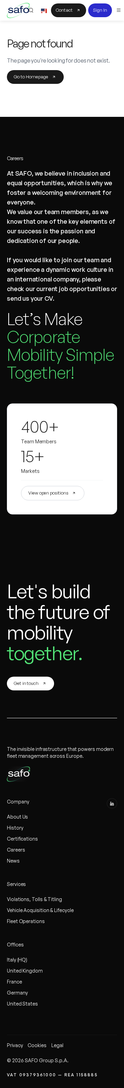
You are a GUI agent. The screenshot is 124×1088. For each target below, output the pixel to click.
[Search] (31, 10)
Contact (64, 10)
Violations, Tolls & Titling (34, 899)
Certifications (22, 839)
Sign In (100, 10)
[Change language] (44, 10)
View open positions (48, 493)
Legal (57, 1045)
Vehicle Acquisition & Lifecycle (40, 910)
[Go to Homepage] (18, 9)
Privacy (15, 1045)
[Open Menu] (119, 10)
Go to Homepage (31, 76)
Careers (16, 850)
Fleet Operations (26, 921)
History (15, 828)
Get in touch (26, 683)
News (13, 861)
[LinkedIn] (112, 803)
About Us (17, 817)
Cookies (37, 1045)
